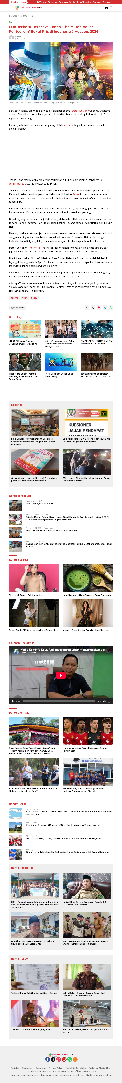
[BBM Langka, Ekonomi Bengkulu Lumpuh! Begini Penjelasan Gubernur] (87, 462)
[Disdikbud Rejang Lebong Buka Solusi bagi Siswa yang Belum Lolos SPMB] (35, 925)
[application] (61, 675)
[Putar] (12, 701)
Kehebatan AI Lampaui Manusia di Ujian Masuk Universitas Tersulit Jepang (63, 825)
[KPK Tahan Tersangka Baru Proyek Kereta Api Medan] (87, 1013)
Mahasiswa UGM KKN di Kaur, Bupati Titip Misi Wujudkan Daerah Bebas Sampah (85, 942)
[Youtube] (64, 1059)
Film (11, 22)
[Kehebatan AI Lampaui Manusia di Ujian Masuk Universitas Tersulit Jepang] (15, 827)
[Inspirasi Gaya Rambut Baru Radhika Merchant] (88, 613)
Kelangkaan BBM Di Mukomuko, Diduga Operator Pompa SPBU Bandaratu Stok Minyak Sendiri (69, 545)
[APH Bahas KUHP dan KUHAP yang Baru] (35, 1013)
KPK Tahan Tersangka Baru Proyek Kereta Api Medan (86, 1031)
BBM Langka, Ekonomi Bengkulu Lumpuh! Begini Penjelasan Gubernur (86, 479)
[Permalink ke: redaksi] (11, 37)
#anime (14, 298)
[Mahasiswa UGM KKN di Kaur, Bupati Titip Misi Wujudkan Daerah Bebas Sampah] (87, 925)
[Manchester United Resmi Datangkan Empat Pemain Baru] (88, 731)
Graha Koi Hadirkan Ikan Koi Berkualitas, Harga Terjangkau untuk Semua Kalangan (67, 852)
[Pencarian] (111, 7)
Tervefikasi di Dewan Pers (83, 1071)
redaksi (18, 36)
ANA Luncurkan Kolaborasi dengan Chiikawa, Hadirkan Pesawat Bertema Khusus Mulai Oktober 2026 (69, 813)
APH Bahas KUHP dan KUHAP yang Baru (30, 1029)
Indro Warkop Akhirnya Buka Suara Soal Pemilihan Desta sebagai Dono (59, 344)
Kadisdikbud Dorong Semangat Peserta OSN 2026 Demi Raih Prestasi (85, 903)
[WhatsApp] (69, 1059)
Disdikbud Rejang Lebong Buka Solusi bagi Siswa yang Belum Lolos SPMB (32, 942)
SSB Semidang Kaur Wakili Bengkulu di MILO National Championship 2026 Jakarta (84, 790)
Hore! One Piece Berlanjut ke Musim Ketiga (59, 375)
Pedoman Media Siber (100, 1068)
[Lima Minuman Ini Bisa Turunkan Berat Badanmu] (88, 578)
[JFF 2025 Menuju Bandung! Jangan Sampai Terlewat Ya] (25, 329)
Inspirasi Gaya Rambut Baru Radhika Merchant (86, 630)
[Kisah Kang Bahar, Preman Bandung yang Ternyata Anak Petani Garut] (25, 362)
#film (24, 298)
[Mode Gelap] (106, 7)
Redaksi (15, 1068)
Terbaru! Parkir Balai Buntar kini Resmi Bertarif (34, 993)
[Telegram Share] (105, 307)
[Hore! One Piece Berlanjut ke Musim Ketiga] (61, 362)
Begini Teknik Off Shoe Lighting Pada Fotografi (32, 630)
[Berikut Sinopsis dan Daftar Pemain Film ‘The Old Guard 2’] (97, 362)
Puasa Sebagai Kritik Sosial (39, 503)
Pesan (76, 194)
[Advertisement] (61, 154)
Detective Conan (81, 110)
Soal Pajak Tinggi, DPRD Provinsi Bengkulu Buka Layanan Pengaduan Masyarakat (86, 440)
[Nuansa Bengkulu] (29, 8)
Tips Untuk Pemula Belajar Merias (25, 595)
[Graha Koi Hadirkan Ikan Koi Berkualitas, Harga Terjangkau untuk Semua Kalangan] (15, 854)
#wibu (34, 298)
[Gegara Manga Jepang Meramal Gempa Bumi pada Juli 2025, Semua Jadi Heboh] (35, 462)
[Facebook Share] (87, 307)
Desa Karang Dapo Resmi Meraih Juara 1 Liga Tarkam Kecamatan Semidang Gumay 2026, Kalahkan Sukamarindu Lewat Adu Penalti (32, 751)
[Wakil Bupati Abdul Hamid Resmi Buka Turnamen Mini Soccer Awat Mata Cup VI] (34, 772)
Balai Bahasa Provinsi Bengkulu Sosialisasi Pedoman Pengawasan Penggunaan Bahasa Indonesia (33, 442)
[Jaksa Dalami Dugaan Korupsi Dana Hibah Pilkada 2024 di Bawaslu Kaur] (87, 977)
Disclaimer (27, 1068)
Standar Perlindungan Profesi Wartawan (47, 1071)
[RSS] (75, 1059)
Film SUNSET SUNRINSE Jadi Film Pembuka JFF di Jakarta (96, 342)
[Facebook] (47, 1059)
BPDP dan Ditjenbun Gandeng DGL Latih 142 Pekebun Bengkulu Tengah (39, 2)
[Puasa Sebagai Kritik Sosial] (15, 505)
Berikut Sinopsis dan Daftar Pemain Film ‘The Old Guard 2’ (95, 375)
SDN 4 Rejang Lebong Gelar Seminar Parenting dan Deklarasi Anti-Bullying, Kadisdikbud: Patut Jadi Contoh (34, 905)
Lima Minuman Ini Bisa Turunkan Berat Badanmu (87, 595)
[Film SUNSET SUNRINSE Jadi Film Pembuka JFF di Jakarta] (97, 329)
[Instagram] (58, 1059)
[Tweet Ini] (93, 307)
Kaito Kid (66, 125)
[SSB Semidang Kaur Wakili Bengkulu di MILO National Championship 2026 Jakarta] (88, 772)
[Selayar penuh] (109, 701)
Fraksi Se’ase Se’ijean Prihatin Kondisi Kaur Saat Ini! (51, 530)
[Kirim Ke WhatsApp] (110, 307)
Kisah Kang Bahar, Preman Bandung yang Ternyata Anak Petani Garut (24, 376)
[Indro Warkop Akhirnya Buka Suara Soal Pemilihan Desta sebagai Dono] (61, 329)
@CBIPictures (16, 183)
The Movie (34, 247)
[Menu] (11, 7)
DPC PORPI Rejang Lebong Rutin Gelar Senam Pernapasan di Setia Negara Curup (66, 838)
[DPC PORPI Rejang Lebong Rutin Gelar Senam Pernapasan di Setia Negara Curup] (15, 840)
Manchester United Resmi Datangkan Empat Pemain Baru (85, 749)
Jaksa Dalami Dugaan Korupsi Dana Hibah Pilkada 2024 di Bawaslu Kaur (84, 994)
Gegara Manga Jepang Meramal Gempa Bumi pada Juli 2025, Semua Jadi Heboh (34, 479)
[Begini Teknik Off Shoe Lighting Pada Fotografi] (34, 613)
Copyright (41, 1068)
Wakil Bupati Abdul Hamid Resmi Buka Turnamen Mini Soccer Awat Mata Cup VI (33, 790)
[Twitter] (53, 1059)
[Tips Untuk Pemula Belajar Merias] (34, 578)
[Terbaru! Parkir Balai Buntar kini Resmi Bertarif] (35, 977)
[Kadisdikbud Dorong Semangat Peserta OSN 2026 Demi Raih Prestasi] (87, 886)
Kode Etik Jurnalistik (76, 1068)
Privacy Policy (55, 1068)
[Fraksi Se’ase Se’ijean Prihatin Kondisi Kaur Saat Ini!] (15, 532)
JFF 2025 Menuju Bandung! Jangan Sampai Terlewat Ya (23, 342)
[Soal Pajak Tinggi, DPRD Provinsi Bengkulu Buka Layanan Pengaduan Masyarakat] (87, 422)
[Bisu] (104, 701)
